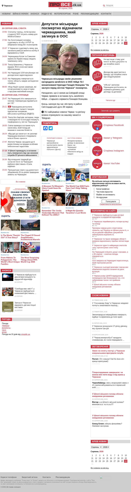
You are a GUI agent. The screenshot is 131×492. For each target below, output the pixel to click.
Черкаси (8, 5)
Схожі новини (100, 295)
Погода (6, 319)
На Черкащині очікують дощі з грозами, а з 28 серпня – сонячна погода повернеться (110, 254)
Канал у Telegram (113, 138)
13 (100, 40)
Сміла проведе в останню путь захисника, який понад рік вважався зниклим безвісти (21, 127)
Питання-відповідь (103, 55)
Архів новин (99, 23)
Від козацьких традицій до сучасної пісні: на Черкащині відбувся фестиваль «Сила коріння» (20, 162)
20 (126, 40)
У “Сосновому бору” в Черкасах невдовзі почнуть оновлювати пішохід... (110, 304)
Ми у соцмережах (102, 117)
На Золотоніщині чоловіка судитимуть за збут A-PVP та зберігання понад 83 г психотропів (22, 42)
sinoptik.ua (25, 334)
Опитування (99, 177)
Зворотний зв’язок (29, 477)
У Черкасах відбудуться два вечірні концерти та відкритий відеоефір (25, 277)
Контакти (106, 14)
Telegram (46, 118)
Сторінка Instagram (114, 150)
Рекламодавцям (90, 14)
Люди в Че (46, 14)
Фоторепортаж (62, 14)
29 (122, 43)
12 (96, 40)
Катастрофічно (102, 189)
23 (100, 43)
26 (111, 43)
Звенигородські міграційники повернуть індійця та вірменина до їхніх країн (109, 315)
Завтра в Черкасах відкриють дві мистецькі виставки (25, 305)
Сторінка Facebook (114, 125)
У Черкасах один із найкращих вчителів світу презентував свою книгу (109, 246)
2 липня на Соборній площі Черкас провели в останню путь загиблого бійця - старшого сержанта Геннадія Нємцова (64, 96)
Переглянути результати (110, 204)
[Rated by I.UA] (105, 479)
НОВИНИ (6, 23)
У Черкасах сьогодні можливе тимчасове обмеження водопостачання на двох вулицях (110, 269)
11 (92, 40)
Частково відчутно (104, 192)
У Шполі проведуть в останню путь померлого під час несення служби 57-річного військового (23, 153)
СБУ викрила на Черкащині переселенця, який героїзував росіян (110, 261)
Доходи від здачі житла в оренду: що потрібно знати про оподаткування (115, 74)
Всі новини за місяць (100, 50)
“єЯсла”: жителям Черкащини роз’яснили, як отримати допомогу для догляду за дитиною (115, 88)
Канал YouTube (112, 163)
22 (96, 43)
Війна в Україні (20, 14)
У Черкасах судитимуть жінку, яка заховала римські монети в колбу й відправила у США (23, 50)
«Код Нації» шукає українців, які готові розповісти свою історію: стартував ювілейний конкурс (22, 89)
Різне (76, 14)
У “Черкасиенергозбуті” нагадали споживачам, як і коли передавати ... (108, 338)
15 (107, 40)
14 (103, 40)
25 (107, 43)
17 (115, 40)
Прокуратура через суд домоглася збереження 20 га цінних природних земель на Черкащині (23, 172)
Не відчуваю (101, 197)
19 (122, 40)
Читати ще (110, 100)
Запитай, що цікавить (110, 111)
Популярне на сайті (104, 211)
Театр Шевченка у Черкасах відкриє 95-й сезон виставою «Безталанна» (20, 66)
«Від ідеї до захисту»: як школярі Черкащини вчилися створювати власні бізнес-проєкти (22, 136)
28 (118, 43)
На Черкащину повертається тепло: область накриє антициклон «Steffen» (23, 81)
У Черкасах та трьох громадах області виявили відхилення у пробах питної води (110, 240)
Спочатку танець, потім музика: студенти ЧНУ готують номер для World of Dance (22, 34)
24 (103, 43)
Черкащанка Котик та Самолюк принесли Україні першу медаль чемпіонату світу (22, 58)
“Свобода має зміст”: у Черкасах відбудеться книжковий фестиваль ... (25, 291)
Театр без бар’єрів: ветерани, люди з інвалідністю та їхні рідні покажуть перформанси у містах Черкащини (23, 119)
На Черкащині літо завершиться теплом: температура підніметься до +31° (22, 100)
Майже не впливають (105, 194)
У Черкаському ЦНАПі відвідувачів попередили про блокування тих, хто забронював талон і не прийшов (108, 278)
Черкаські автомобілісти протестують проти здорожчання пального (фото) (55, 145)
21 (92, 43)
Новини (6, 14)
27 (115, 43)
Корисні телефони (9, 477)
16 (111, 40)
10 (126, 37)
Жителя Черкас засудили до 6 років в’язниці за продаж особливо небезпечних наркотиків (23, 144)
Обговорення (100, 347)
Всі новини (20, 182)
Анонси (35, 14)
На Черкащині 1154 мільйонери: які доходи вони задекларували (23, 74)
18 (118, 40)
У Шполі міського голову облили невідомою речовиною (106, 285)
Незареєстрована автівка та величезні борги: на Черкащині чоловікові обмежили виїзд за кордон (75, 147)
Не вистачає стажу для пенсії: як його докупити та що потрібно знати (115, 61)
